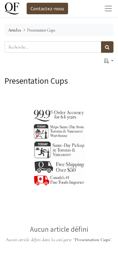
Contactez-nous (47, 8)
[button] (108, 60)
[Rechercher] (107, 47)
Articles (14, 30)
